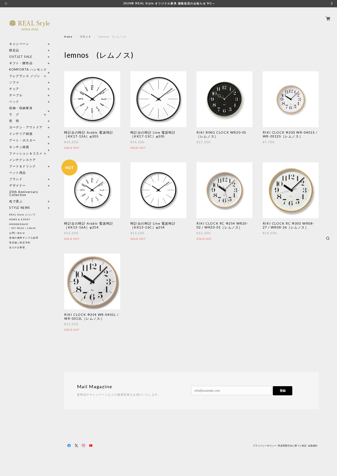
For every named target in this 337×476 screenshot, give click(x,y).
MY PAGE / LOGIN (23, 228)
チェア (15, 88)
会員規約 (313, 445)
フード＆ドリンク (22, 166)
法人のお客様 (17, 247)
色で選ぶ (15, 201)
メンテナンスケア (22, 159)
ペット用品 (17, 172)
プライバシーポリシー (265, 445)
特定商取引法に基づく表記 (292, 445)
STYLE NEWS (19, 207)
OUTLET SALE (20, 56)
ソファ (22, 82)
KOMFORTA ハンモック (28, 69)
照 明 (14, 120)
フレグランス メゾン (24, 75)
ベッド (14, 101)
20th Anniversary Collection (23, 193)
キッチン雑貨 (29, 147)
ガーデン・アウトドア (26, 127)
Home (68, 36)
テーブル (15, 95)
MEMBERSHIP (18, 224)
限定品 (14, 50)
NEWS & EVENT (19, 219)
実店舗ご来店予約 (19, 242)
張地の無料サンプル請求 (24, 237)
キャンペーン (19, 43)
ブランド (15, 179)
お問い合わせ (17, 232)
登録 (283, 390)
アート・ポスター (29, 140)
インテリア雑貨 (29, 133)
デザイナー (17, 185)
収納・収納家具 (29, 108)
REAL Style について (22, 214)
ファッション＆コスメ (26, 153)
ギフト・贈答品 (21, 63)
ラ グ (14, 114)
